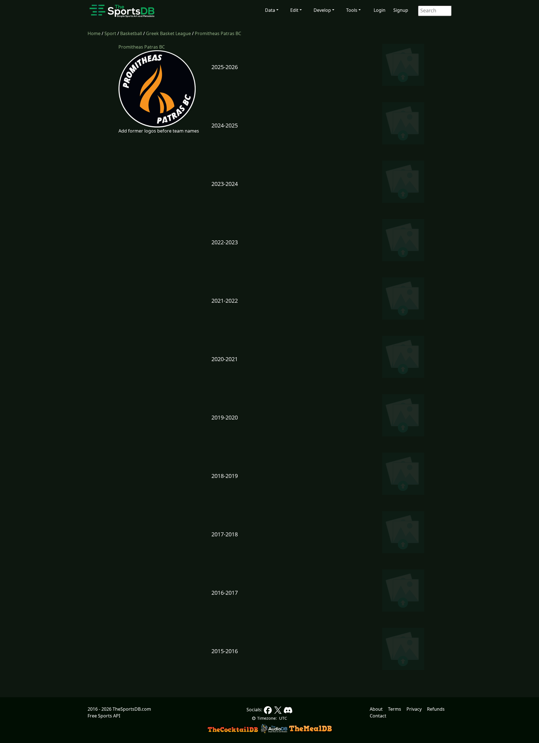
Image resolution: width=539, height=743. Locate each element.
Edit (294, 10)
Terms (394, 709)
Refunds (436, 709)
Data (270, 10)
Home (94, 33)
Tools (351, 10)
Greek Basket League (168, 33)
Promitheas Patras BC (218, 33)
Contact (378, 716)
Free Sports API (104, 716)
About (376, 709)
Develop (322, 10)
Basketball (131, 33)
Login (379, 10)
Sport (110, 33)
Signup (400, 10)
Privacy (414, 709)
